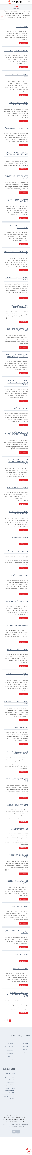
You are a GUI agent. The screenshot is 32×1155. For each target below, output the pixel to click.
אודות (20, 1115)
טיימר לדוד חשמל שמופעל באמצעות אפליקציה (18, 103)
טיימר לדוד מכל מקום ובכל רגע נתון (17, 780)
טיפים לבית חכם (22, 26)
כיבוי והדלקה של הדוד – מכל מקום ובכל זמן (17, 330)
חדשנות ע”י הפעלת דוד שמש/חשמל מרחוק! (19, 306)
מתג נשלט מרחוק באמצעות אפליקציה (18, 882)
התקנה (10, 1115)
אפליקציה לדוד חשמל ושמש (17, 487)
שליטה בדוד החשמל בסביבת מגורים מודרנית (17, 226)
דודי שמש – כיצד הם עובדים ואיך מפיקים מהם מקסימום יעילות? (17, 461)
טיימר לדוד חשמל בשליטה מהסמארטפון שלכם (18, 512)
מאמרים (5, 1117)
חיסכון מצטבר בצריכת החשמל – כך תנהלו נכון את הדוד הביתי (16, 355)
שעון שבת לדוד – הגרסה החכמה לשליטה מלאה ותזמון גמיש (17, 994)
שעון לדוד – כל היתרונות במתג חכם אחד (16, 931)
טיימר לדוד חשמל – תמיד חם (17, 649)
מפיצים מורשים (8, 1119)
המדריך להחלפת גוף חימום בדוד (16, 50)
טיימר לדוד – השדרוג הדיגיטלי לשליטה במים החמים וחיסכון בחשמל (17, 382)
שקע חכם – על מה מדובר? (18, 551)
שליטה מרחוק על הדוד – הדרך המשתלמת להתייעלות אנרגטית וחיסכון (16, 434)
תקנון (20, 1121)
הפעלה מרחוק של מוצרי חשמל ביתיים (16, 278)
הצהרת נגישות (15, 1121)
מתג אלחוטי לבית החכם (19, 829)
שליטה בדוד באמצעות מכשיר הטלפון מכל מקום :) (17, 752)
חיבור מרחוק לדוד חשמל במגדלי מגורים (16, 252)
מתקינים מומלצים (15, 1119)
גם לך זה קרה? (15, 1115)
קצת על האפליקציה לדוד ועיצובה (19, 856)
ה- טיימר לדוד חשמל (20, 968)
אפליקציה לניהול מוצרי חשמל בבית (17, 674)
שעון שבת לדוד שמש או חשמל (16, 128)
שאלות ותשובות (11, 1117)
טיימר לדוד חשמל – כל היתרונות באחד (16, 702)
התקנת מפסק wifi (21, 408)
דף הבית (24, 1115)
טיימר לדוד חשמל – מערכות (17, 805)
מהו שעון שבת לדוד (20, 727)
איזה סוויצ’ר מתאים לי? (19, 1117)
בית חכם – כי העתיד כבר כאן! (17, 625)
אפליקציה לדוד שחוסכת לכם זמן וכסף (16, 75)
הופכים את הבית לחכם (19, 575)
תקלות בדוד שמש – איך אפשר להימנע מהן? (17, 200)
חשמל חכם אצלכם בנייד (19, 906)
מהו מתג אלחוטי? (21, 954)
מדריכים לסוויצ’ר (22, 1119)
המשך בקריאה (23, 43)
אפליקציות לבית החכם (20, 537)
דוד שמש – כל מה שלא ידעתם (17, 601)
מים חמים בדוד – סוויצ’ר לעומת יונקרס (16, 177)
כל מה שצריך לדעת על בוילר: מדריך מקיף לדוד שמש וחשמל (17, 153)
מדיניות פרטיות (8, 1121)
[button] (2, 17)
